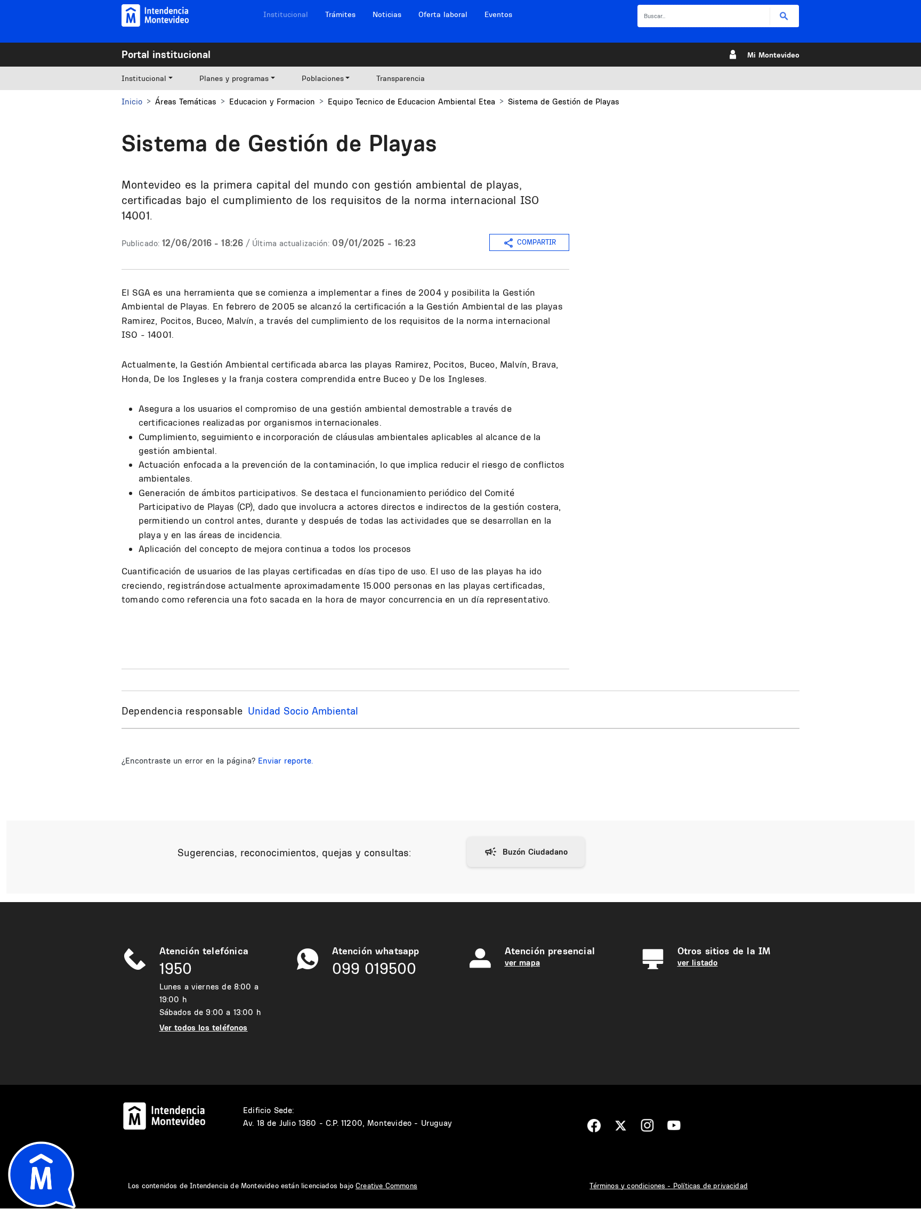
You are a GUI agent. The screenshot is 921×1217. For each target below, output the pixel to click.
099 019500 (374, 968)
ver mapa (522, 963)
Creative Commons (386, 1185)
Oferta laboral (442, 14)
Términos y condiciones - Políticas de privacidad (668, 1185)
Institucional (285, 14)
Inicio (132, 101)
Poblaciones (323, 78)
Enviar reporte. (285, 761)
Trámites (340, 14)
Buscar (784, 16)
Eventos (498, 14)
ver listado (697, 963)
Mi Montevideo (773, 55)
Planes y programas (234, 78)
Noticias (387, 14)
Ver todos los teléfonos (203, 1028)
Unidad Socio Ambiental (303, 710)
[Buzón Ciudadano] (526, 852)
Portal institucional (166, 54)
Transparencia (400, 78)
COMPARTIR (536, 242)
